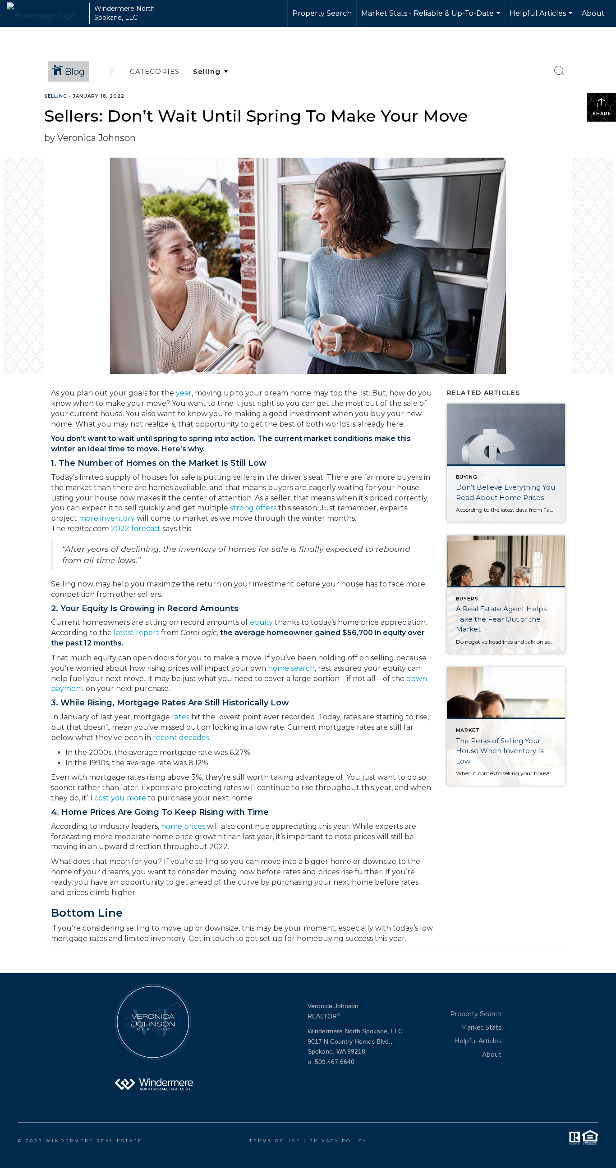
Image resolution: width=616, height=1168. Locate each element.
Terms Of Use (275, 1140)
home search (291, 668)
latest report (136, 632)
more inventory (107, 518)
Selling (55, 96)
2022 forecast (136, 528)
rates (180, 717)
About (593, 13)
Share (602, 114)
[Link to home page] (46, 13)
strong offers (253, 508)
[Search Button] (559, 71)
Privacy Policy (338, 1140)
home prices (183, 826)
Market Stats (481, 1027)
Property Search (322, 13)
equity (261, 622)
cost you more (120, 798)
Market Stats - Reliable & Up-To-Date (431, 18)
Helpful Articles (542, 18)
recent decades (181, 737)
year (184, 393)
